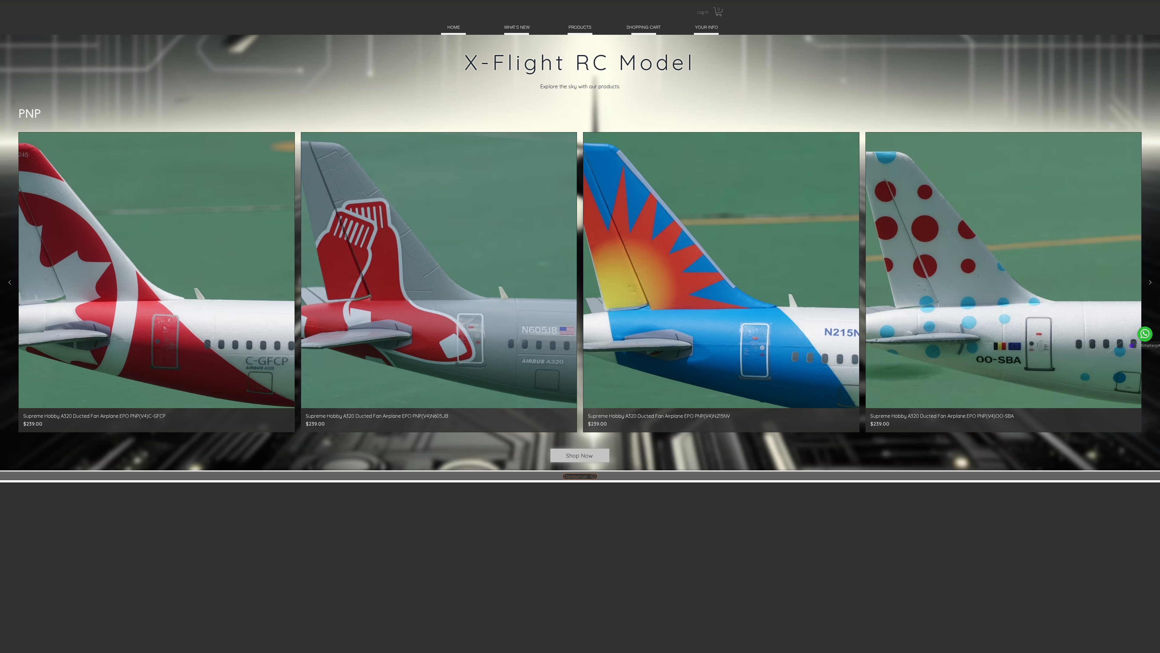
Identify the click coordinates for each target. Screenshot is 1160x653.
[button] (719, 11)
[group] (580, 282)
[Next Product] (1150, 282)
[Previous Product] (9, 282)
